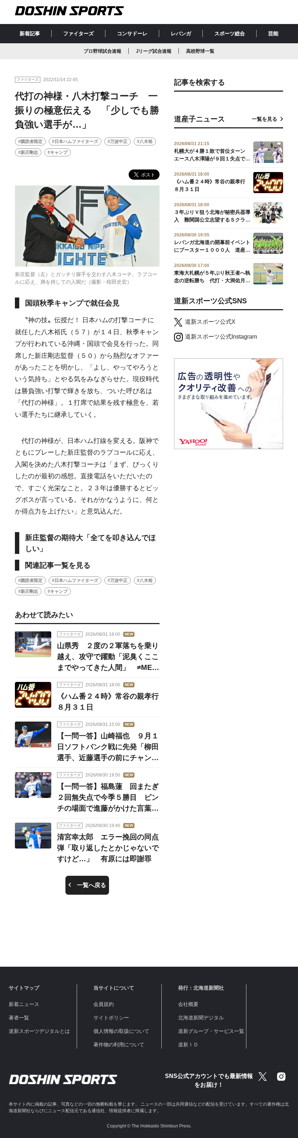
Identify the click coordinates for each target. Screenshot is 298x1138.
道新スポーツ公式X (210, 322)
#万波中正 (118, 141)
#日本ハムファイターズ (75, 141)
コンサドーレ (132, 33)
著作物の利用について (118, 1044)
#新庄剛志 (28, 152)
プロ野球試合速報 (102, 51)
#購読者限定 (30, 141)
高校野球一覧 (200, 51)
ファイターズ (78, 33)
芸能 (273, 33)
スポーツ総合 (229, 33)
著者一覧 (19, 1018)
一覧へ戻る (91, 885)
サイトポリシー (111, 1018)
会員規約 (103, 1004)
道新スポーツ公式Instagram (221, 337)
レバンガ (181, 33)
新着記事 (30, 33)
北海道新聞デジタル (201, 1018)
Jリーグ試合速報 (154, 51)
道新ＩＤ (188, 1044)
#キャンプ (58, 152)
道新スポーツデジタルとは (39, 1031)
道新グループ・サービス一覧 (211, 1031)
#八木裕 (145, 141)
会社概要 (188, 1004)
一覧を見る (264, 118)
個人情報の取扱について (121, 1031)
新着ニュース (24, 1004)
